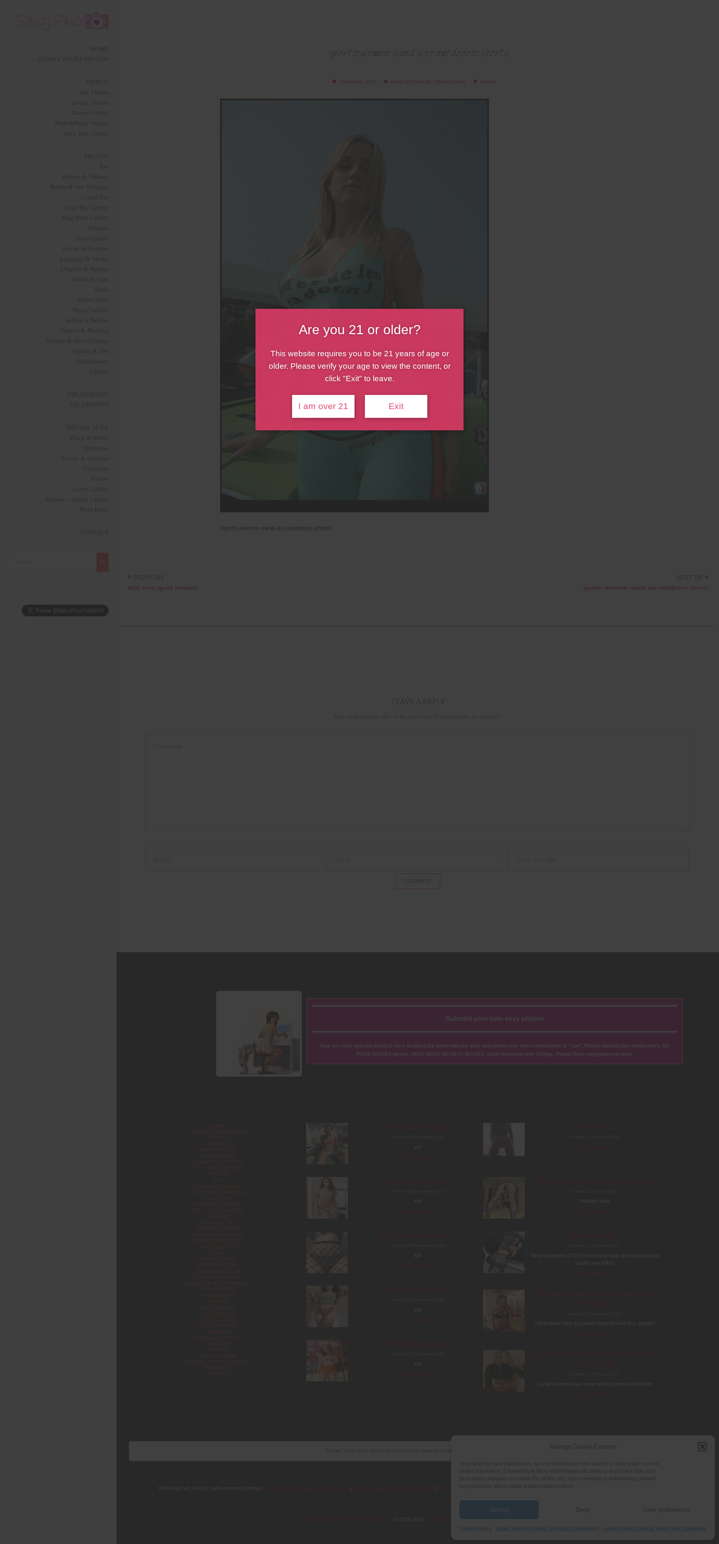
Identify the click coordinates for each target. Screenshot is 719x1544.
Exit (396, 406)
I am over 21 (323, 406)
